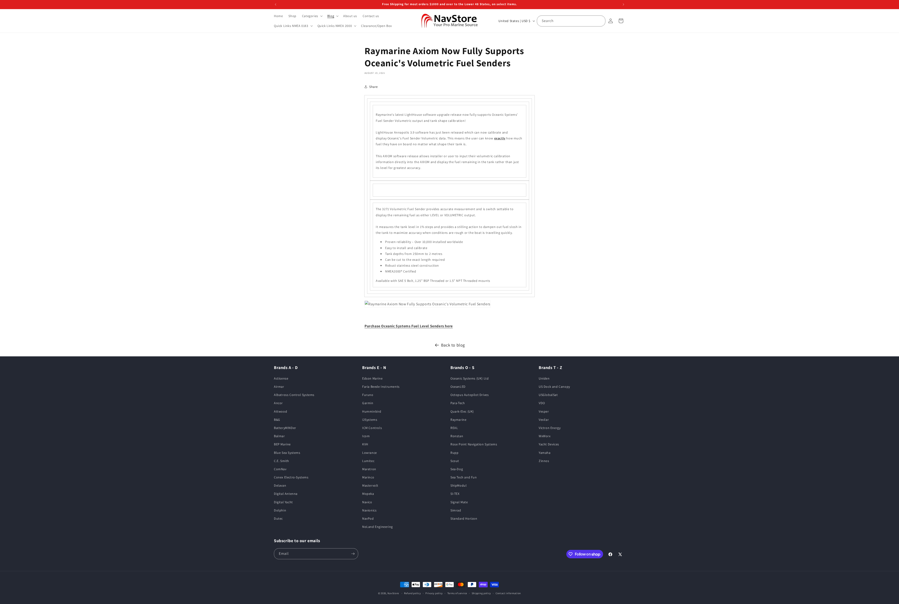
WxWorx (545, 436)
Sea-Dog (456, 469)
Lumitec (368, 461)
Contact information (508, 593)
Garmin (367, 403)
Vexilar (544, 420)
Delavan (280, 485)
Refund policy (412, 593)
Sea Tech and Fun (463, 477)
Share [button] (373, 87)
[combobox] (571, 21)
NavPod (368, 518)
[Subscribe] (353, 553)
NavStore (393, 593)
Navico (367, 502)
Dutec (278, 518)
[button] (311, 16)
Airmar (279, 386)
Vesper (544, 411)
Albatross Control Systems (294, 395)
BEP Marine (282, 444)
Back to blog (453, 345)
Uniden (544, 378)
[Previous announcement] (275, 4)
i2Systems (369, 420)
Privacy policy (434, 593)
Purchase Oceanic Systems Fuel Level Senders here (409, 326)
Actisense (281, 378)
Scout (454, 461)
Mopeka (368, 494)
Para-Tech (457, 403)
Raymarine (458, 420)
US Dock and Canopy (554, 386)
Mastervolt (370, 485)
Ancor (278, 403)
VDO (542, 403)
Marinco (368, 477)
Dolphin (280, 510)
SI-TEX (455, 494)
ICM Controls (372, 428)
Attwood (280, 411)
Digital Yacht (283, 502)
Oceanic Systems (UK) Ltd (469, 378)
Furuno (367, 395)
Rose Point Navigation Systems (473, 444)
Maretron (369, 469)
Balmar (279, 436)
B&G (277, 420)
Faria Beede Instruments (381, 386)
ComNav (280, 469)
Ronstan (456, 436)
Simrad (455, 510)
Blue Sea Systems (287, 453)
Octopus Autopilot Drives (469, 395)
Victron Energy (549, 428)
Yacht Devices (549, 444)
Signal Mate (459, 502)
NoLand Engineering (377, 527)
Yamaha (545, 453)
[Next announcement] (623, 4)
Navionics (369, 510)
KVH (365, 444)
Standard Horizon (463, 518)
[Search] (600, 21)
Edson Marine (372, 378)
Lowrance (369, 453)
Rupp (454, 453)
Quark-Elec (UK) (462, 411)
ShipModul (458, 485)
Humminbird (371, 411)
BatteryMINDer (285, 428)
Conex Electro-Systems (291, 477)
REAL (454, 428)
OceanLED (458, 386)
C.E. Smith (281, 461)
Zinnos (544, 461)
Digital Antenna (286, 494)
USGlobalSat (548, 395)
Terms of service (457, 593)
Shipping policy (481, 593)
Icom (366, 436)
